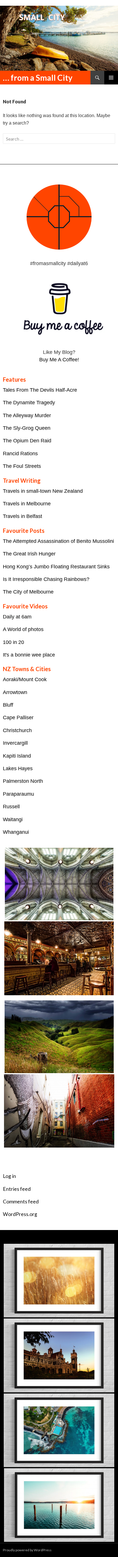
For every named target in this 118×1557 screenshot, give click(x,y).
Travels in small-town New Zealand (43, 491)
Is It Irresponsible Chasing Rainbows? (46, 579)
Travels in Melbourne (27, 503)
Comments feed (21, 1202)
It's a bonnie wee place (29, 655)
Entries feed (17, 1189)
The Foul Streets (22, 466)
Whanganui (16, 832)
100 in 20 (13, 642)
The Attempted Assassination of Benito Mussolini (58, 541)
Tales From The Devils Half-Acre (40, 390)
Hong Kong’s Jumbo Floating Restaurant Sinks (56, 566)
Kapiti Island (17, 756)
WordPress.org (20, 1214)
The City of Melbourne (28, 592)
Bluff (8, 705)
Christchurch (17, 730)
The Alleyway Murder (27, 415)
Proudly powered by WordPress (27, 1550)
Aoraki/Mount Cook (25, 679)
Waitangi (13, 819)
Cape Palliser (18, 717)
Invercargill (15, 743)
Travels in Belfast (22, 516)
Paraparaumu (18, 794)
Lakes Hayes (18, 768)
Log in (9, 1176)
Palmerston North (23, 781)
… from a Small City (37, 77)
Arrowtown (15, 692)
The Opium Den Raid (27, 441)
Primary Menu (111, 77)
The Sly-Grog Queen (26, 428)
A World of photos (23, 629)
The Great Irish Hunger (29, 554)
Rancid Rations (20, 453)
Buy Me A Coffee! (59, 359)
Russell (11, 806)
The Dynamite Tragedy (29, 402)
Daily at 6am (17, 617)
